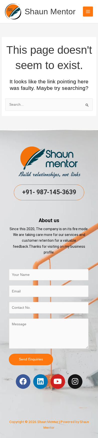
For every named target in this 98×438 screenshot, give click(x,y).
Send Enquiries (31, 359)
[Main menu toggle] (88, 12)
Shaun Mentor (50, 11)
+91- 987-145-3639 (49, 192)
